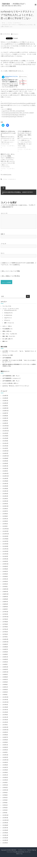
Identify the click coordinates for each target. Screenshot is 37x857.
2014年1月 (5, 724)
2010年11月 (5, 817)
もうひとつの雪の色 (7, 383)
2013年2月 (5, 749)
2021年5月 (5, 516)
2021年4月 (5, 518)
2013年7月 (5, 737)
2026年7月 (5, 395)
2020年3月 (5, 551)
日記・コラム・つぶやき (8, 333)
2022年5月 (5, 488)
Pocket (15, 38)
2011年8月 (5, 795)
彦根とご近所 (6, 331)
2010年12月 (5, 815)
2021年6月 (5, 513)
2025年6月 (5, 415)
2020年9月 (5, 536)
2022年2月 (5, 496)
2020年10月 (6, 533)
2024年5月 (5, 440)
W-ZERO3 (7, 315)
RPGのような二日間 (8, 355)
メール (3, 243)
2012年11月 (5, 757)
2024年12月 (5, 425)
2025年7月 (5, 413)
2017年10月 (5, 616)
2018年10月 (5, 594)
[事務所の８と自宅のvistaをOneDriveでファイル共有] (9, 139)
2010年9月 (5, 822)
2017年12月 (5, 611)
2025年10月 (5, 410)
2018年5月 (5, 606)
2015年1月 (5, 694)
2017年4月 (5, 629)
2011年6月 (5, 800)
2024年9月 (5, 433)
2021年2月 (5, 523)
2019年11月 (5, 561)
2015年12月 (5, 667)
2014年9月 (5, 704)
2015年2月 (5, 692)
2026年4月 (5, 400)
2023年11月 (5, 453)
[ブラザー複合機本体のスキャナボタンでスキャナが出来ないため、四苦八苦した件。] (26, 141)
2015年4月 (5, 687)
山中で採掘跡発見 (7, 357)
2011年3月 (5, 807)
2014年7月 (5, 709)
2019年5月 (5, 576)
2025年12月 (5, 408)
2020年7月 (5, 541)
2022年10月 (6, 476)
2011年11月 (5, 787)
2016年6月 (5, 652)
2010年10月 (5, 820)
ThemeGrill (10, 852)
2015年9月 (5, 674)
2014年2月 (5, 722)
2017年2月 (5, 634)
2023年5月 (5, 463)
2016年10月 (5, 641)
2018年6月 (5, 604)
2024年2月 (5, 445)
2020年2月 (5, 554)
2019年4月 (5, 579)
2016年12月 (5, 639)
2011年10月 (5, 790)
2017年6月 (5, 624)
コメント (4, 213)
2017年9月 (5, 619)
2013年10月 (5, 729)
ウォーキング (6, 306)
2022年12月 (5, 473)
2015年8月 (5, 677)
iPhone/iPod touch (9, 310)
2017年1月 (5, 636)
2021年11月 (5, 503)
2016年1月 (5, 664)
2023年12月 (5, 451)
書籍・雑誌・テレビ (7, 336)
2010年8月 (5, 825)
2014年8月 (5, 707)
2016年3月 (5, 659)
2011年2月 (5, 810)
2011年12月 (5, 785)
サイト (2, 253)
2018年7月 (5, 601)
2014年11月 (5, 699)
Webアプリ (7, 317)
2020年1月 (5, 556)
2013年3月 (5, 747)
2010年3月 (5, 837)
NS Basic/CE (7, 312)
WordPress (27, 852)
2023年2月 (5, 468)
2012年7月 (5, 767)
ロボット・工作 (6, 326)
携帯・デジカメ (8, 322)
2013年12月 (5, 727)
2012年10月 (5, 760)
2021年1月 (5, 526)
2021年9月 (5, 508)
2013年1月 (5, 752)
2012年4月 (5, 775)
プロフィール (19, 853)
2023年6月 (5, 461)
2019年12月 (5, 559)
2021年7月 (5, 511)
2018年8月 (5, 599)
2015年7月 (5, 679)
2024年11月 (5, 428)
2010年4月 (5, 835)
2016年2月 (5, 662)
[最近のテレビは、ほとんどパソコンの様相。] (9, 162)
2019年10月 (5, 564)
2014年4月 (5, 717)
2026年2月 (5, 403)
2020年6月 (5, 543)
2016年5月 (5, 654)
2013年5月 (5, 742)
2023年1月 (5, 471)
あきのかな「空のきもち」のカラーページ (13, 385)
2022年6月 (5, 486)
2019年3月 (5, 581)
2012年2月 (5, 780)
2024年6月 (5, 438)
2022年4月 (5, 491)
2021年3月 (5, 521)
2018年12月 (5, 589)
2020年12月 (6, 528)
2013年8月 (5, 734)
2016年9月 (5, 644)
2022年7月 (5, 483)
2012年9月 (5, 762)
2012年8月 (5, 765)
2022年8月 (5, 481)
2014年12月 (5, 697)
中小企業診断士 (6, 328)
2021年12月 (5, 501)
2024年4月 (5, 443)
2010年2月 (5, 840)
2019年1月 (5, 586)
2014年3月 (5, 719)
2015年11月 (5, 669)
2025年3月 (5, 420)
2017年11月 (5, 614)
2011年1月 (5, 812)
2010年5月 (5, 832)
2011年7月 (5, 797)
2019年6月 (5, 574)
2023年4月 (5, 466)
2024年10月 (6, 430)
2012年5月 (5, 772)
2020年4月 (5, 548)
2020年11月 (5, 531)
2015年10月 (5, 672)
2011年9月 (5, 792)
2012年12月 (5, 755)
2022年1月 (5, 498)
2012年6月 (5, 770)
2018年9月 (5, 596)
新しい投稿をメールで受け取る (11, 276)
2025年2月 (5, 423)
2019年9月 (5, 566)
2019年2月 (5, 584)
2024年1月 (5, 448)
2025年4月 (5, 418)
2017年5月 (5, 626)
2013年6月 (5, 739)
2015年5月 (5, 684)
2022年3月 (5, 493)
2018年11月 (5, 591)
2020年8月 (5, 538)
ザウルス (6, 320)
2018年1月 (5, 609)
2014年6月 (5, 712)
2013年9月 (5, 732)
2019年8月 (5, 569)
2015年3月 (5, 689)
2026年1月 (5, 405)
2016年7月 (5, 649)
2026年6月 (5, 398)
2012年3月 (5, 777)
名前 (3, 234)
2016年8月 (5, 646)
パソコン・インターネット (14, 22)
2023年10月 (6, 456)
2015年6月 (5, 682)
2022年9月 (5, 478)
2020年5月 (5, 546)
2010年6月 (5, 830)
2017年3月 (5, 631)
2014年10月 (5, 702)
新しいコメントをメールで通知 (11, 271)
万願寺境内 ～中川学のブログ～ (14, 4)
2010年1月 (5, 842)
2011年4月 (5, 805)
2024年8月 (5, 435)
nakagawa (15, 34)
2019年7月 (5, 571)
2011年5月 (5, 802)
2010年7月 (5, 827)
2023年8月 (5, 458)
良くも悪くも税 (6, 338)
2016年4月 (5, 657)
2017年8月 (5, 621)
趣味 (4, 341)
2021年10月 (5, 506)
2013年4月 (5, 744)
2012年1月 (5, 782)
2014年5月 (5, 714)
